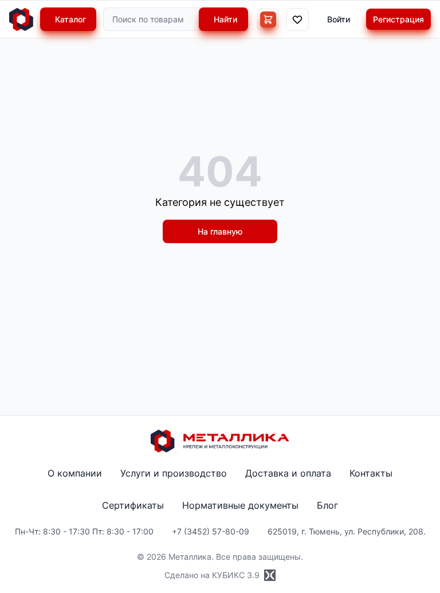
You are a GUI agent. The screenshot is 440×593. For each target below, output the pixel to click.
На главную (220, 231)
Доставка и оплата (288, 473)
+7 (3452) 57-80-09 (210, 531)
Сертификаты (133, 505)
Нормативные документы (240, 505)
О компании (75, 473)
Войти (338, 19)
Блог (327, 505)
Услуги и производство (173, 473)
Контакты (370, 473)
